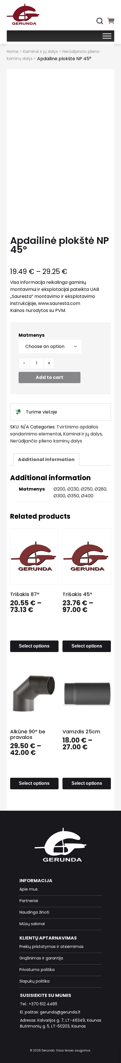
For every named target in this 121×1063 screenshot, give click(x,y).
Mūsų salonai (32, 924)
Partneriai (28, 901)
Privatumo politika (37, 969)
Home (13, 51)
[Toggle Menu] (106, 36)
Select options (34, 646)
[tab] (46, 459)
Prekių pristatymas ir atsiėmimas (51, 946)
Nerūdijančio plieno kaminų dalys (46, 441)
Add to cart (49, 377)
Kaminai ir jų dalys (40, 51)
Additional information (46, 459)
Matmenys (31, 335)
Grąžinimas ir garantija (41, 958)
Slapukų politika (34, 981)
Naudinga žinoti (34, 912)
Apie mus (28, 889)
